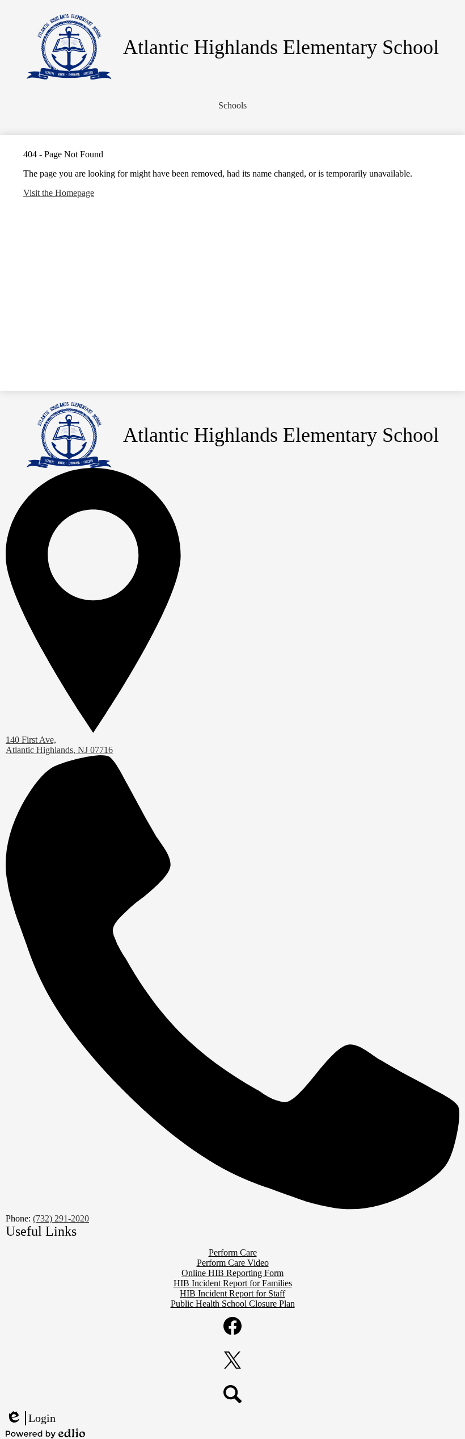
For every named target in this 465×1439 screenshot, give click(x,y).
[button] (232, 105)
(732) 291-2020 (61, 1218)
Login (31, 1418)
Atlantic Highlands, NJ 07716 (59, 745)
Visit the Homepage (58, 193)
